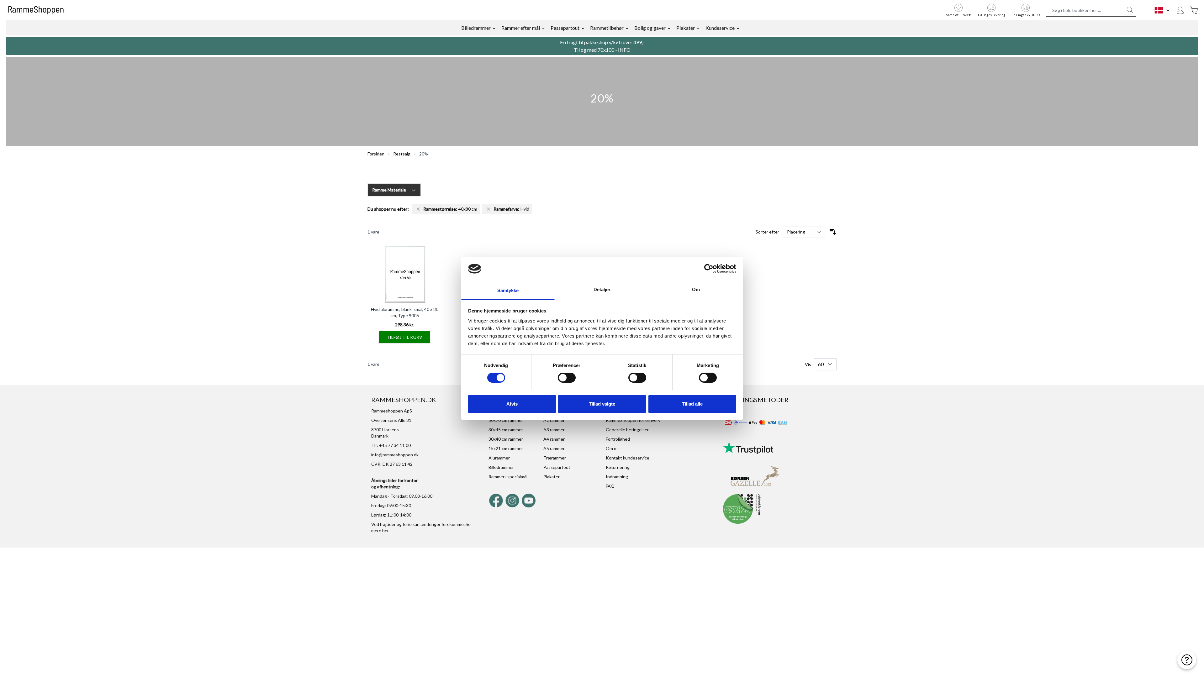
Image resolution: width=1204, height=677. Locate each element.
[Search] (1130, 10)
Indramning (617, 476)
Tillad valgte (602, 404)
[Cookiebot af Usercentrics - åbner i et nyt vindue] (708, 268)
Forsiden (375, 153)
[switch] (567, 378)
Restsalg (401, 153)
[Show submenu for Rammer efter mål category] (543, 28)
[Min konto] (1180, 10)
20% (423, 153)
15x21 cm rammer (505, 448)
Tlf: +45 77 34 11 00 (391, 445)
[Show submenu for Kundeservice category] (738, 28)
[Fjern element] (418, 209)
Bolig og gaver (650, 28)
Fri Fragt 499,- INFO (1025, 15)
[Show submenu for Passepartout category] (583, 28)
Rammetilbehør (607, 28)
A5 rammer (554, 448)
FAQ (610, 486)
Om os (612, 448)
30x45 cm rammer (505, 429)
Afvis (512, 404)
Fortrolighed (618, 439)
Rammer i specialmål (507, 476)
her (385, 530)
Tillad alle (692, 404)
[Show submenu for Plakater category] (698, 28)
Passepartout (565, 28)
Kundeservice (720, 28)
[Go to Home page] (36, 10)
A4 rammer (554, 439)
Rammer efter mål (520, 28)
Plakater (685, 28)
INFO (624, 50)
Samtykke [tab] (508, 290)
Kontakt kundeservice (627, 457)
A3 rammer (554, 429)
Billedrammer (476, 28)
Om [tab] (696, 289)
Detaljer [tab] (602, 289)
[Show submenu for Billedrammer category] (494, 28)
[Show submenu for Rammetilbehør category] (627, 28)
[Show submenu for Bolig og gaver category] (669, 28)
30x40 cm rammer (505, 439)
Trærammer (554, 457)
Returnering (618, 467)
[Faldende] (833, 232)
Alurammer (499, 457)
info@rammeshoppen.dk (395, 454)
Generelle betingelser (627, 429)
